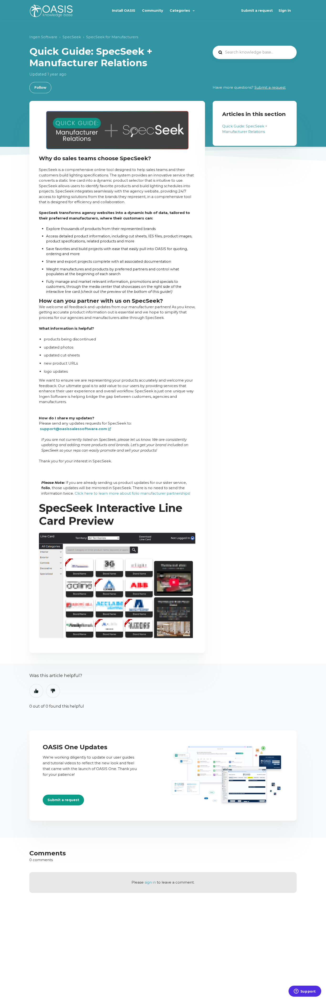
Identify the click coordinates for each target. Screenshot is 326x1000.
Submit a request (257, 10)
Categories (180, 10)
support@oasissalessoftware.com (73, 428)
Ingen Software (43, 37)
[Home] (51, 10)
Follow (40, 87)
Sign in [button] (285, 10)
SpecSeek (72, 37)
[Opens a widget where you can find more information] (304, 992)
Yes (36, 691)
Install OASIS (123, 10)
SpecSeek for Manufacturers (112, 37)
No (53, 691)
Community (152, 10)
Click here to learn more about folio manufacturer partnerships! (132, 493)
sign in (150, 882)
